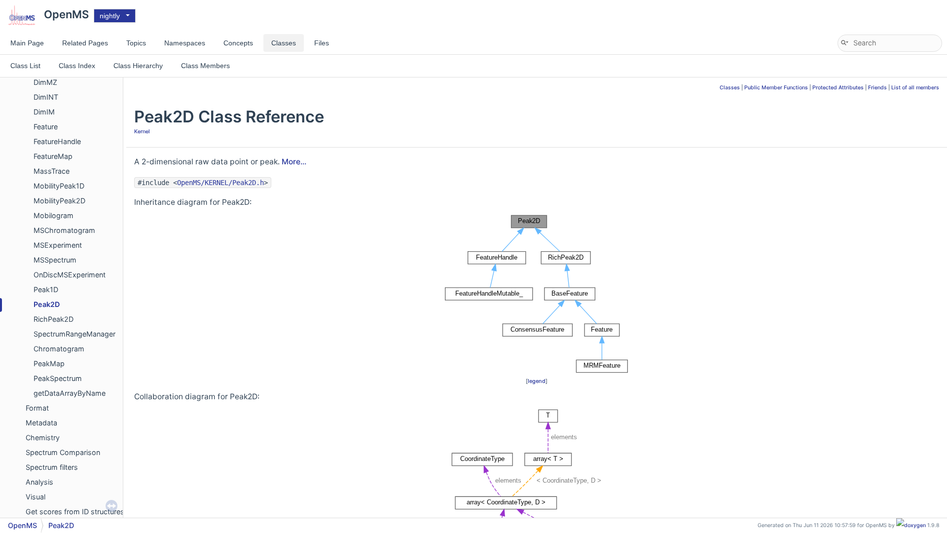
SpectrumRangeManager (74, 334)
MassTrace (52, 171)
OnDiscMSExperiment (70, 274)
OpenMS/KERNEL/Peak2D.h (220, 183)
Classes (730, 87)
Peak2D (47, 304)
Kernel (142, 131)
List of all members (915, 87)
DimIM (44, 112)
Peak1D (46, 289)
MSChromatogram (64, 230)
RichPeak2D (53, 319)
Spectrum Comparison (63, 452)
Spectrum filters (52, 467)
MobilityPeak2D (59, 200)
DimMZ (45, 82)
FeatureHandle (57, 141)
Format (37, 408)
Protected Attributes (838, 87)
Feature (46, 126)
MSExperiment (58, 245)
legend (537, 381)
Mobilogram (53, 215)
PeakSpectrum (58, 378)
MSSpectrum (55, 260)
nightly (110, 16)
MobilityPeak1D (59, 186)
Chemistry (43, 437)
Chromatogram (59, 348)
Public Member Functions (776, 87)
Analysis (39, 482)
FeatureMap (53, 156)
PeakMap (49, 363)
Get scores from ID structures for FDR (88, 511)
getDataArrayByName (70, 393)
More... (294, 161)
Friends (877, 87)
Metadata (41, 423)
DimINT (46, 97)
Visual (35, 497)
